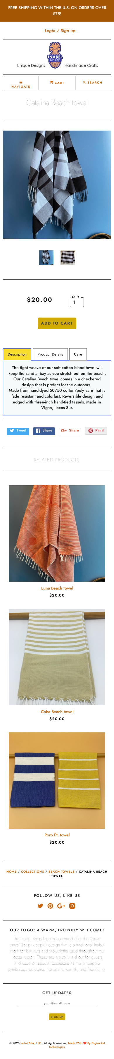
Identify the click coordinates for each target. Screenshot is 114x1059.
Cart (58, 83)
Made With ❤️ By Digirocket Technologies (77, 1045)
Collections (32, 871)
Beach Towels (62, 871)
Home (11, 871)
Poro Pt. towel (57, 835)
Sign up (68, 30)
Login (50, 30)
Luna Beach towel (57, 588)
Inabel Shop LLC (31, 1043)
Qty (76, 296)
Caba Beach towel (57, 712)
